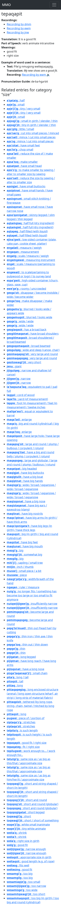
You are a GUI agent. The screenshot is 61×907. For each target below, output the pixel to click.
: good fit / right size (26, 743)
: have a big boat (25, 477)
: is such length (22, 730)
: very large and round (32, 354)
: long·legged (21, 657)
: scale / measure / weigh (28, 256)
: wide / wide (20, 321)
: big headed (22, 468)
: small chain (27, 673)
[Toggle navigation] (54, 4)
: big (15, 550)
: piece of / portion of (25, 718)
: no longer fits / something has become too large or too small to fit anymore (32, 595)
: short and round (27, 800)
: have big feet (22, 542)
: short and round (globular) (32, 804)
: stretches (21, 722)
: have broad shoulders (33, 333)
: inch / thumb (20, 567)
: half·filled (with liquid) (27, 231)
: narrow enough (26, 849)
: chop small (20, 149)
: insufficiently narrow (32, 603)
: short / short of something (33, 820)
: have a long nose (25, 669)
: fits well (18, 865)
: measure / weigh (24, 248)
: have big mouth (25, 546)
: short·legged (26, 812)
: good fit (17, 845)
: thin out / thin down (27, 644)
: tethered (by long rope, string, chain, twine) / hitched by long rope (30, 706)
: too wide (22, 890)
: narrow (18, 378)
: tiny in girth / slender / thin (31, 125)
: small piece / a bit (24, 571)
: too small (23, 882)
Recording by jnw (18, 32)
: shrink (17, 833)
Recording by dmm (19, 24)
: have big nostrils (25, 513)
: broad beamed (28, 346)
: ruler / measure (23, 587)
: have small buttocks (26, 186)
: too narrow (26, 886)
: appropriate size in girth (29, 857)
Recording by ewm (19, 28)
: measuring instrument (31, 260)
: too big (20, 873)
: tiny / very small (23, 108)
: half (16, 100)
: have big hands (25, 481)
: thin (16, 648)
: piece (17, 575)
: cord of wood (21, 395)
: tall (15, 681)
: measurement (23, 252)
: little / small (20, 129)
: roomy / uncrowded (26, 288)
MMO (6, 4)
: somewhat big (24, 554)
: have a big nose (26, 501)
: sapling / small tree (25, 563)
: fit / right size (23, 747)
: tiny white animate (26, 828)
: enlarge (19, 419)
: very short (24, 362)
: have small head (24, 166)
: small (16, 104)
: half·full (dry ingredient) (30, 223)
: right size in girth (23, 841)
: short (19, 816)
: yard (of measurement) (27, 399)
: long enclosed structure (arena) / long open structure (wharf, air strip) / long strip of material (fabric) (32, 694)
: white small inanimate (28, 824)
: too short (26, 894)
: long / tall (17, 677)
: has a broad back (26, 329)
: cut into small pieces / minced (33, 133)
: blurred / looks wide (29, 317)
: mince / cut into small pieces (31, 137)
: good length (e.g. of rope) (30, 861)
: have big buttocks (25, 473)
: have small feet (23, 145)
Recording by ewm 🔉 (36, 75)
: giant (14, 366)
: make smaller (22, 162)
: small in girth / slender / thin (32, 121)
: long (15, 685)
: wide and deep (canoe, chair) (33, 350)
